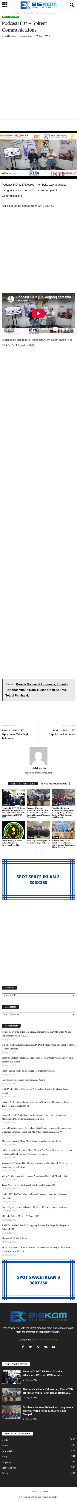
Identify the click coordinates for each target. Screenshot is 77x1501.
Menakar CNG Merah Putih (14, 1238)
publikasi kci (10, 36)
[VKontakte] (46, 1347)
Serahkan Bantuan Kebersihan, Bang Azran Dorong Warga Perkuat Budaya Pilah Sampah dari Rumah (63, 812)
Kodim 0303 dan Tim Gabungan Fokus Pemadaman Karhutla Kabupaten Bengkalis (34, 1196)
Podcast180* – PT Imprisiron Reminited (62, 732)
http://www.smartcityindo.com (38, 773)
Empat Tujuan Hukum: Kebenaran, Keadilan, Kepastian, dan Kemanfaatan (34, 1207)
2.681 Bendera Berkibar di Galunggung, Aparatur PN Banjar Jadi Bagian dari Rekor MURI (36, 1227)
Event (5, 1445)
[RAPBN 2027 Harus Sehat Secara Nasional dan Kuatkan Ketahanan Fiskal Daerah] (63, 830)
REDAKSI (32, 1491)
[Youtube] (53, 1347)
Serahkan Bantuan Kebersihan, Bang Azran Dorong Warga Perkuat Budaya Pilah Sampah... (48, 1411)
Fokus (5, 1473)
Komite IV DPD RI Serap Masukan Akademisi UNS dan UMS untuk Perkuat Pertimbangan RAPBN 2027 (13, 812)
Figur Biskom (15, 13)
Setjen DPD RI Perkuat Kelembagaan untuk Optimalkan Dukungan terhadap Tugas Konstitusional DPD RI (36, 1104)
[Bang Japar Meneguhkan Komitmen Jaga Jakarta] (38, 830)
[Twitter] (31, 1347)
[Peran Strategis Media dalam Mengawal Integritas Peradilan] (13, 830)
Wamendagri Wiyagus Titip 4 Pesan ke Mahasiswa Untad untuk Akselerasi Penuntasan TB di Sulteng (35, 1165)
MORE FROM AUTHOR (54, 783)
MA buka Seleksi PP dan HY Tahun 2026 (20, 1216)
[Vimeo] (39, 1347)
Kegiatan (6, 1462)
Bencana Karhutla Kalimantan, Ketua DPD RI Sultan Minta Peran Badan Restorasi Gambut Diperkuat (38, 812)
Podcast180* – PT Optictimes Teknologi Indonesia (15, 734)
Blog (4, 1456)
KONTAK (44, 1491)
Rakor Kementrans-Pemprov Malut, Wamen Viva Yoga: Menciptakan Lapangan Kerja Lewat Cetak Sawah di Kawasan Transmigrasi (37, 1152)
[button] (71, 5)
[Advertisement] (38, 80)
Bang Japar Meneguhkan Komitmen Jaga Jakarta (38, 841)
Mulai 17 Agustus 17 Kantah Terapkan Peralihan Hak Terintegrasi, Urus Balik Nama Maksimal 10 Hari (36, 1249)
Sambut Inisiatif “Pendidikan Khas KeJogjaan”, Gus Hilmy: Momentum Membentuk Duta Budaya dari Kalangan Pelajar (34, 1117)
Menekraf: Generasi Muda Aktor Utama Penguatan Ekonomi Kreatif (32, 1141)
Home (4, 13)
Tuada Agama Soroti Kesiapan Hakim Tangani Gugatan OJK (29, 1185)
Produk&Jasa (8, 1451)
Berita (5, 805)
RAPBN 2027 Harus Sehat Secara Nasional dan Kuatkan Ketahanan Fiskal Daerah (63, 843)
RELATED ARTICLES (23, 783)
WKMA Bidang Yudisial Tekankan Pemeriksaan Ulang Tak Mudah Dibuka (35, 1176)
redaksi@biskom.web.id (45, 1339)
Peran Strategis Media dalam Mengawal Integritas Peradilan (12, 842)
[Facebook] (23, 1347)
